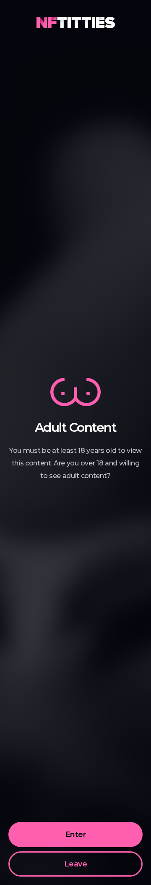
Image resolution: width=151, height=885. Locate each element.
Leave (75, 864)
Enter (75, 834)
